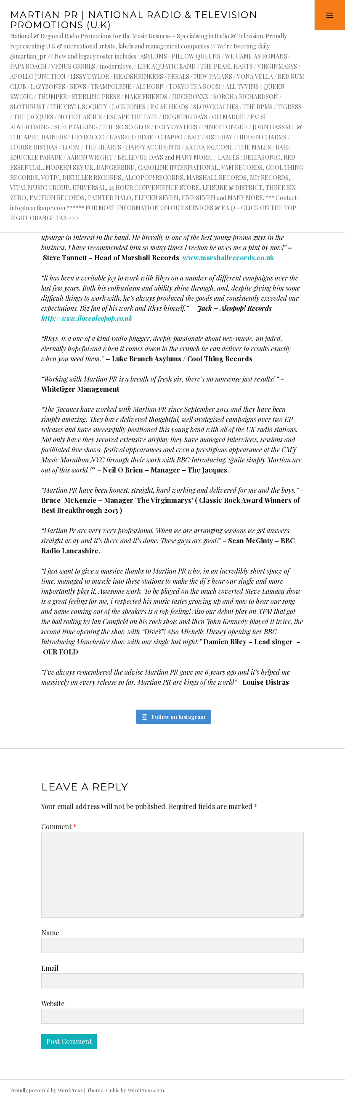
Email (49, 968)
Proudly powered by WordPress (46, 1090)
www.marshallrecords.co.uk (228, 257)
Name (50, 932)
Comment (59, 826)
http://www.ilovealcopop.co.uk (87, 318)
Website (52, 1003)
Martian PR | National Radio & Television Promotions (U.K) (133, 20)
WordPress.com (145, 1090)
